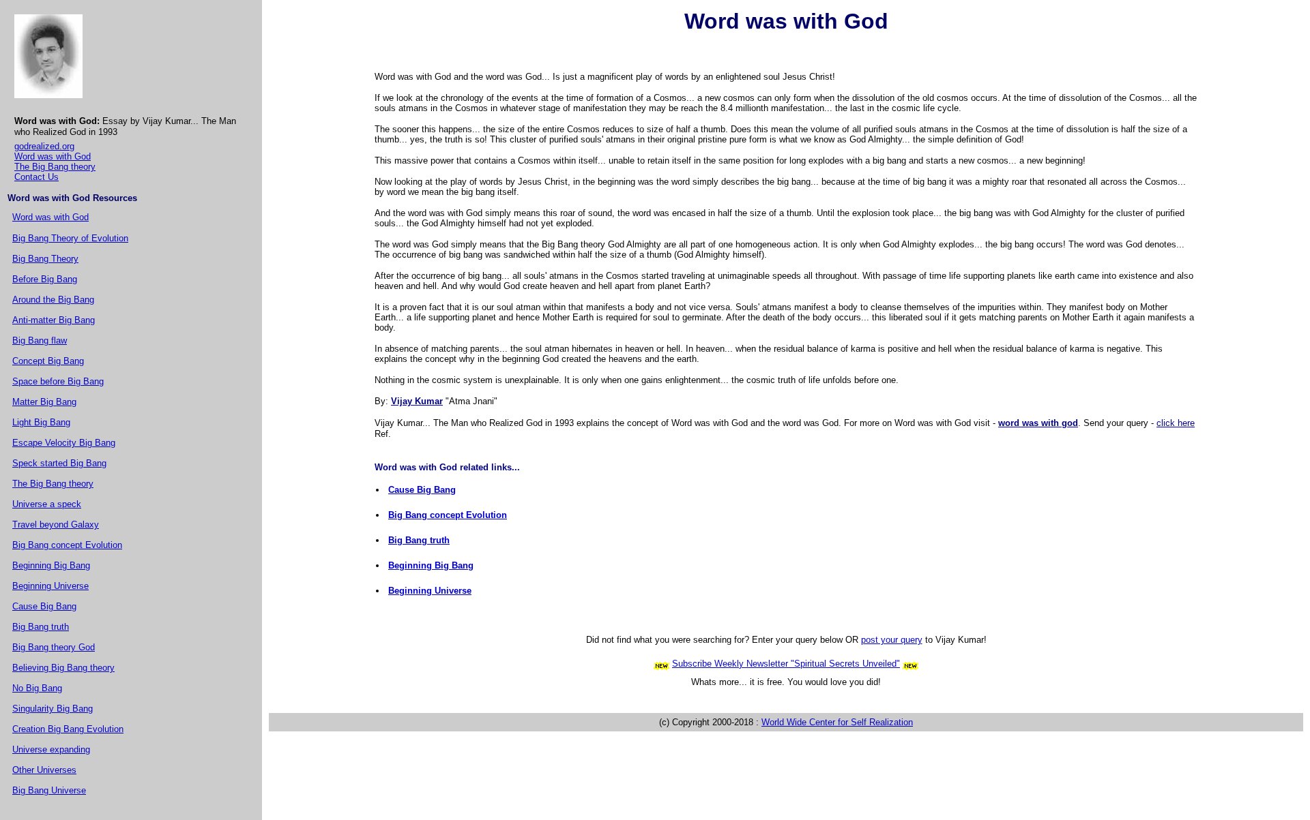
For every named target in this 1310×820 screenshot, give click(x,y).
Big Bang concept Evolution (67, 545)
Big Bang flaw (39, 340)
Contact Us (36, 177)
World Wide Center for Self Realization (837, 722)
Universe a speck (46, 504)
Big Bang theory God (53, 647)
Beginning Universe (50, 586)
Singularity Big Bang (52, 708)
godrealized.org (44, 146)
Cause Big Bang (44, 606)
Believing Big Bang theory (63, 668)
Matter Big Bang (44, 402)
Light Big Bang (41, 422)
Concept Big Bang (48, 361)
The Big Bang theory (55, 167)
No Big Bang (37, 688)
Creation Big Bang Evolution (67, 729)
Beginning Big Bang (51, 565)
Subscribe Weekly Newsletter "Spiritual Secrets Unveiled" (786, 663)
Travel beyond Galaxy (55, 524)
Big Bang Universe (49, 790)
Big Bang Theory (45, 259)
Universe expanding (51, 749)
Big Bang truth (40, 627)
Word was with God (52, 156)
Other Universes (44, 770)
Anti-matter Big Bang (53, 320)
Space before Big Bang (58, 381)
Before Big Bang (44, 279)
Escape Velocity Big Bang (63, 443)
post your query (891, 640)
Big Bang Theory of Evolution (70, 238)
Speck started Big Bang (59, 463)
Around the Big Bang (53, 299)
